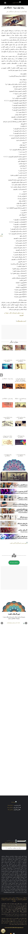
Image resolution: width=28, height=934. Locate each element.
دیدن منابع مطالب (21, 321)
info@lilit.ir (10, 805)
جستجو (13, 845)
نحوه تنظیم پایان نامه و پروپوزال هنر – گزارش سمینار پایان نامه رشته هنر (20, 380)
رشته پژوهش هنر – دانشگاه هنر (8, 455)
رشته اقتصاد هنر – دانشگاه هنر (20, 399)
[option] (11, 623)
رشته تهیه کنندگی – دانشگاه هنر (20, 436)
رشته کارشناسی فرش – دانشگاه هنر (20, 360)
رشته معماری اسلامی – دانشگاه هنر (20, 418)
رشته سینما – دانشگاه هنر (7, 378)
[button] (5, 2)
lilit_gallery (10, 807)
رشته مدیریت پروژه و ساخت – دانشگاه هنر (7, 436)
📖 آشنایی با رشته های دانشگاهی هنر (16, 11)
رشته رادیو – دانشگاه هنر (7, 398)
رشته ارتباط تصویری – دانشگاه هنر (7, 418)
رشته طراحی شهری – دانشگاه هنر (7, 360)
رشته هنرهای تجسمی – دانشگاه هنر (20, 455)
